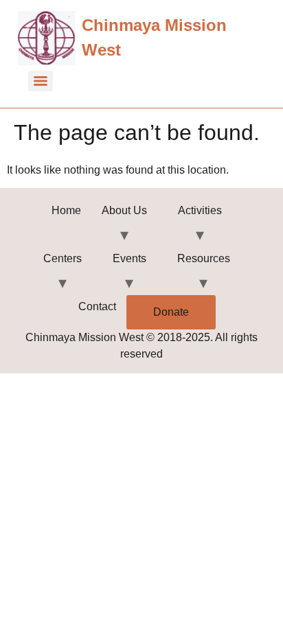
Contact (97, 306)
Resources (203, 258)
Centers (62, 258)
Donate (171, 312)
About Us (124, 210)
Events (129, 258)
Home (66, 210)
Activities (200, 210)
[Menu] (40, 81)
